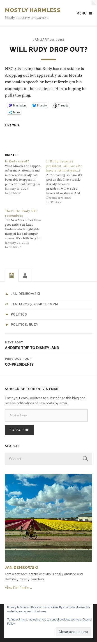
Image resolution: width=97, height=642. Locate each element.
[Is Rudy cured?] (25, 177)
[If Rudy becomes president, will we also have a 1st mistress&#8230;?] (67, 182)
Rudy (33, 324)
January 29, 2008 (48, 39)
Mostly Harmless (32, 10)
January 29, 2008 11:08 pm (34, 304)
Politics (19, 314)
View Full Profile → (19, 588)
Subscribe (19, 430)
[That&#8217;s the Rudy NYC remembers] (25, 229)
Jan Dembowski (25, 294)
